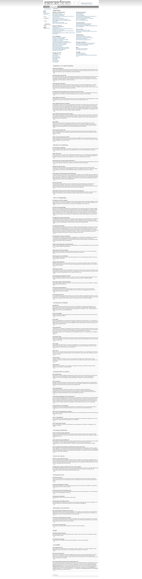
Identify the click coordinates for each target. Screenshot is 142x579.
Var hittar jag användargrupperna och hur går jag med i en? (86, 16)
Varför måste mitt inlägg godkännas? (58, 49)
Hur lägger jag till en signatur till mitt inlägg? (60, 39)
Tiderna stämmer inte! (56, 27)
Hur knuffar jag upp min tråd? (57, 50)
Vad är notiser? (55, 59)
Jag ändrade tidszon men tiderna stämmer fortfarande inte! (62, 28)
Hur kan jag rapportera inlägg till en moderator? (60, 47)
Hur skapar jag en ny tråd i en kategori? (59, 37)
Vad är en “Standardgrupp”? (81, 19)
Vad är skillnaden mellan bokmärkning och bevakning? (85, 43)
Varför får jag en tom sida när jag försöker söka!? (84, 37)
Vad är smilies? (55, 55)
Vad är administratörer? (80, 13)
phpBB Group (80, 548)
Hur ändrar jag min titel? (56, 31)
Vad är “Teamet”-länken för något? (82, 20)
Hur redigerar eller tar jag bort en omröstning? (60, 41)
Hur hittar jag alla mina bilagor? (81, 49)
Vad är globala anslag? (56, 57)
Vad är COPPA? (55, 21)
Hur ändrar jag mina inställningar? (58, 26)
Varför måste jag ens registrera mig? (58, 14)
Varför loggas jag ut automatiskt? (58, 15)
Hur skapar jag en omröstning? (57, 40)
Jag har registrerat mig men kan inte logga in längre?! (61, 20)
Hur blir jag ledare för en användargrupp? (83, 17)
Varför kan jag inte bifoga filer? (57, 45)
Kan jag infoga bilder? (56, 56)
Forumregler (45, 14)
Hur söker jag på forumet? (80, 35)
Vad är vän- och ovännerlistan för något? (83, 30)
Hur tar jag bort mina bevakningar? (82, 45)
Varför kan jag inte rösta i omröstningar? (59, 44)
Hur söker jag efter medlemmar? (81, 38)
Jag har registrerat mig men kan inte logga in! (60, 19)
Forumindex (55, 8)
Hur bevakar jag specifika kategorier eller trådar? (84, 44)
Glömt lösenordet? (46, 28)
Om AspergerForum (47, 8)
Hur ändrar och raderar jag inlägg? (58, 38)
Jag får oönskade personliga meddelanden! (83, 24)
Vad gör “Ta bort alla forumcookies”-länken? (60, 23)
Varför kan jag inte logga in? (57, 13)
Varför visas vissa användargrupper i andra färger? (84, 18)
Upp (54, 72)
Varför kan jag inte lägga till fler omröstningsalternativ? (61, 42)
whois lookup (81, 563)
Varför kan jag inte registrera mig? (58, 22)
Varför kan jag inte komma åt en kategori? (59, 43)
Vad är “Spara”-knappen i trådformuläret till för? (60, 48)
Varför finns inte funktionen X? (81, 54)
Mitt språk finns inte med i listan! (58, 29)
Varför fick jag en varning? (57, 46)
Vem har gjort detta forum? (80, 53)
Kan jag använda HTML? (56, 54)
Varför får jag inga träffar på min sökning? (83, 36)
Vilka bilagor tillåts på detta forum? (82, 48)
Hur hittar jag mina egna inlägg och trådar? (83, 39)
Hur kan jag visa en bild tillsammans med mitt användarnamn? (63, 30)
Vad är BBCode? (55, 53)
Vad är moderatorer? (79, 14)
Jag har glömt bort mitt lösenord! (58, 18)
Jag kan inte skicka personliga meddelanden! (84, 23)
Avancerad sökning (46, 13)
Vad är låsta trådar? (55, 60)
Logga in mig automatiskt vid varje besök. (47, 24)
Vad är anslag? (55, 58)
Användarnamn (46, 18)
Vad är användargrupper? (80, 15)
